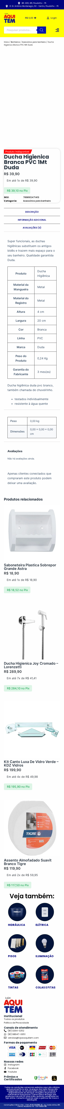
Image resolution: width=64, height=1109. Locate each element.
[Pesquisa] (41, 30)
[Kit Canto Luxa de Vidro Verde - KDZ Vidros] (32, 729)
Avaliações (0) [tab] (32, 227)
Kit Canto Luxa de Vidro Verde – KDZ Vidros (31, 763)
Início (6, 42)
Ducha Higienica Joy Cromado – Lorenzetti (31, 665)
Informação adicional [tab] (32, 219)
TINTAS (13, 987)
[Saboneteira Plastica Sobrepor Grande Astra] (32, 533)
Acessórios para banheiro (34, 42)
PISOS (12, 956)
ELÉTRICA (42, 925)
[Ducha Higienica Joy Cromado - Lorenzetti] (32, 631)
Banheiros (15, 42)
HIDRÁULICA (16, 925)
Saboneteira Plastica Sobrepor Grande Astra (30, 566)
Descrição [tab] (32, 211)
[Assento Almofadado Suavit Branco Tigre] (32, 828)
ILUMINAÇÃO (45, 956)
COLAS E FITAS (45, 987)
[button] (57, 30)
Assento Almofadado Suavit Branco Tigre (28, 862)
